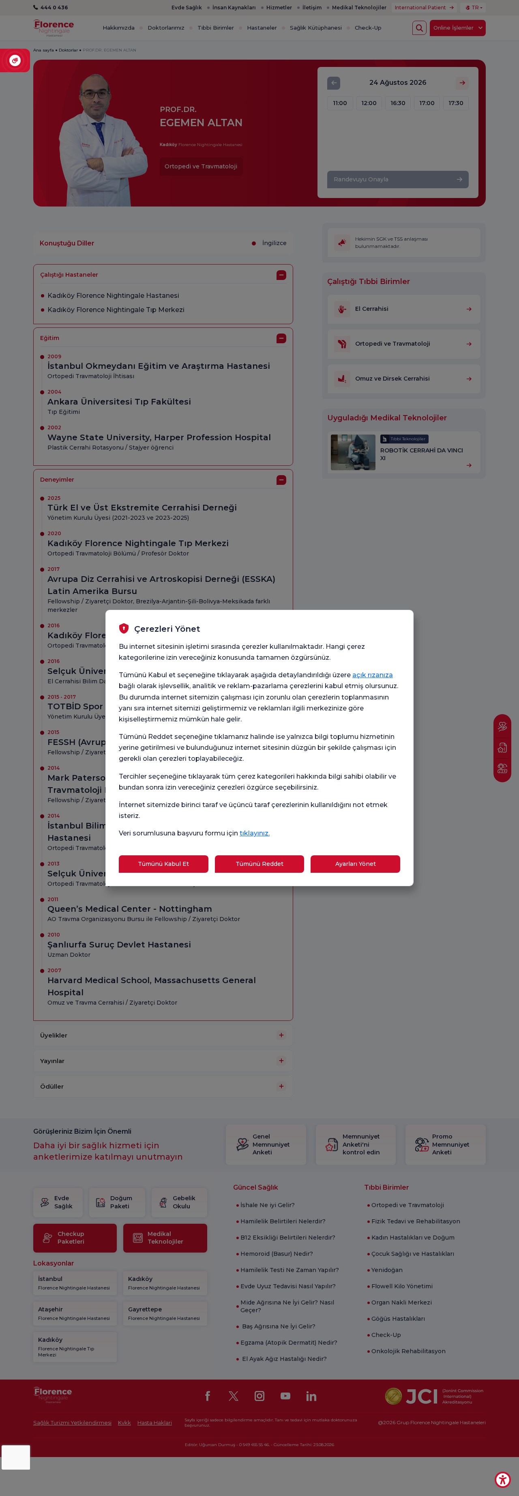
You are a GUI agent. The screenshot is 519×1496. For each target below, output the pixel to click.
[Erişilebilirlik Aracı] (503, 1480)
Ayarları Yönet (355, 863)
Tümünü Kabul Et (163, 863)
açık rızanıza (372, 675)
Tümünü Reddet (259, 863)
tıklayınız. (255, 833)
